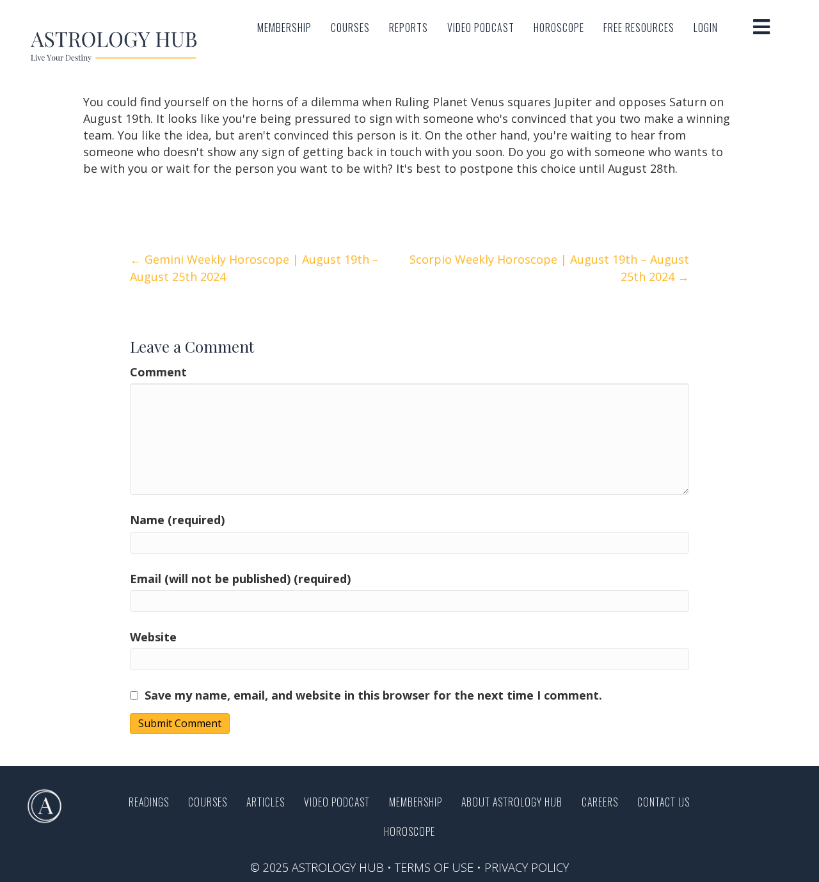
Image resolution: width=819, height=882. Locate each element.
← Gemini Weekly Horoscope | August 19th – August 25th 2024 (254, 268)
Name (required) (177, 519)
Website (153, 637)
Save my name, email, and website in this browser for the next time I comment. (373, 695)
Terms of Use (434, 867)
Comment (158, 372)
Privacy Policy (526, 867)
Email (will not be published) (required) (240, 578)
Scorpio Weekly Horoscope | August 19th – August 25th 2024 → (549, 268)
